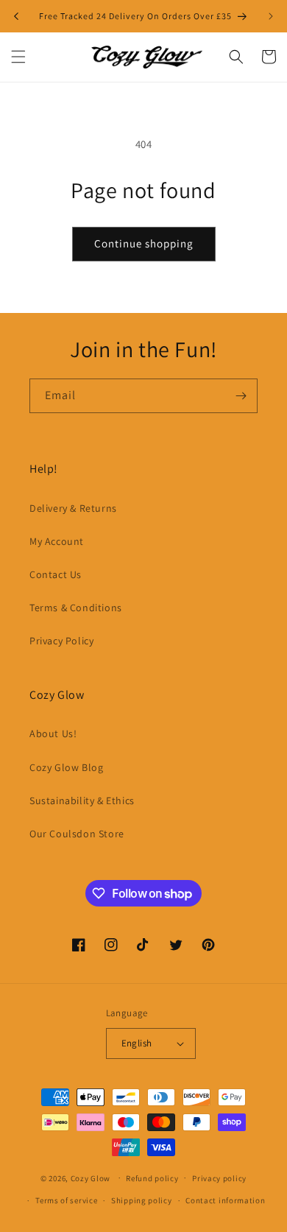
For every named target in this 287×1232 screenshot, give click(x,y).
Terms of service (66, 1200)
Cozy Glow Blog (66, 767)
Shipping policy (141, 1200)
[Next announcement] (271, 16)
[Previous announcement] (16, 16)
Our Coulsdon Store (76, 833)
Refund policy (152, 1178)
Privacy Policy (61, 640)
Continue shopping (144, 243)
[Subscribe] (240, 396)
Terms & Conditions (75, 607)
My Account (56, 541)
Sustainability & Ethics (82, 800)
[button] (18, 57)
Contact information (225, 1200)
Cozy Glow (90, 1177)
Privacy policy (219, 1178)
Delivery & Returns (73, 508)
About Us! (53, 733)
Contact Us (55, 574)
